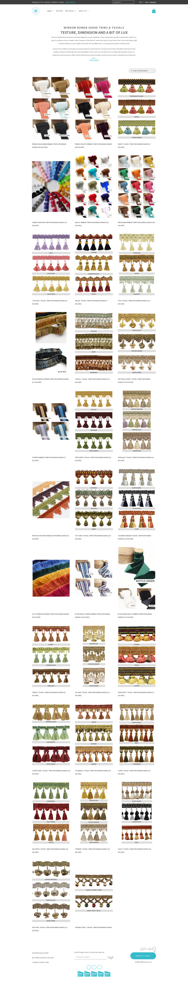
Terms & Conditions (40, 962)
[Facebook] (89, 967)
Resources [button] (69, 11)
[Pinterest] (94, 967)
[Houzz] (99, 967)
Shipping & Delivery (40, 953)
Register (153, 2)
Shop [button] (49, 11)
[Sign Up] (110, 957)
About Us (82, 11)
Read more (94, 60)
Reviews (59, 11)
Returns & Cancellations (43, 958)
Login (147, 2)
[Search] (136, 2)
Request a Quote (143, 956)
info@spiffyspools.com (143, 962)
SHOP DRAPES (70, 2)
